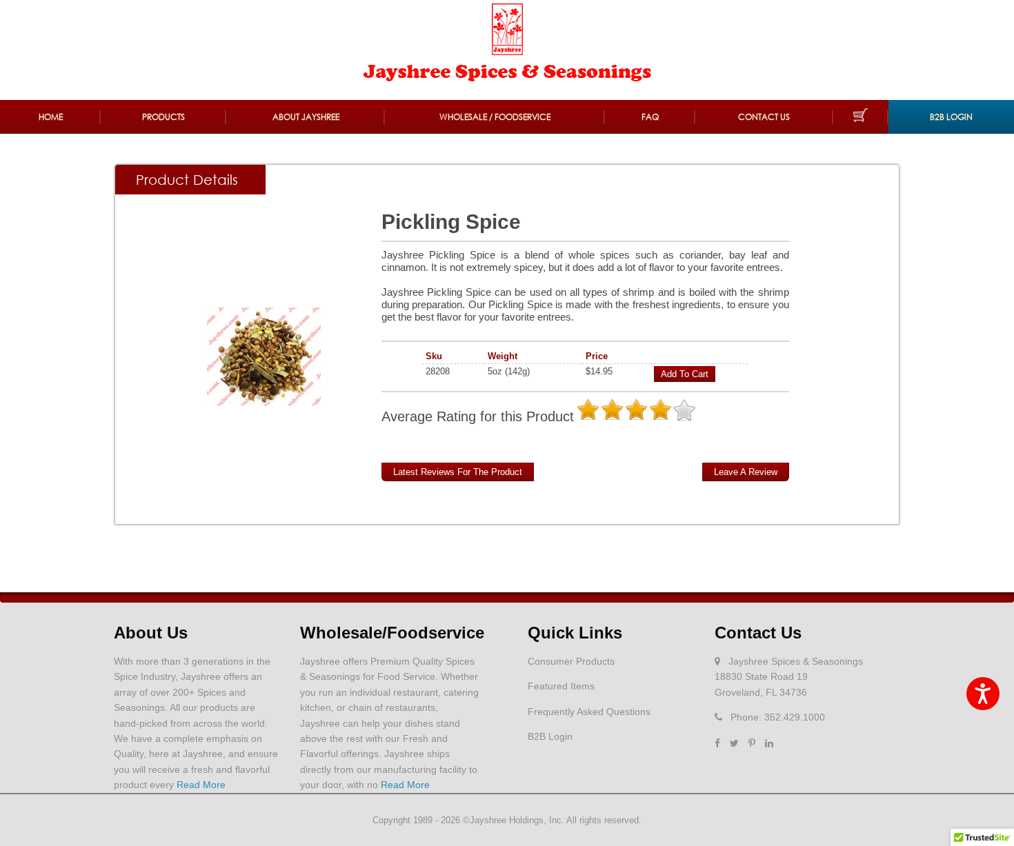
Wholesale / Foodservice (494, 117)
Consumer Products (571, 661)
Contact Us (764, 117)
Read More (201, 784)
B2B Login (951, 117)
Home (51, 117)
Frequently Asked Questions (589, 711)
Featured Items (561, 686)
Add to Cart (684, 374)
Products (163, 117)
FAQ (650, 117)
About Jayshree (305, 117)
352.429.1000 (794, 717)
